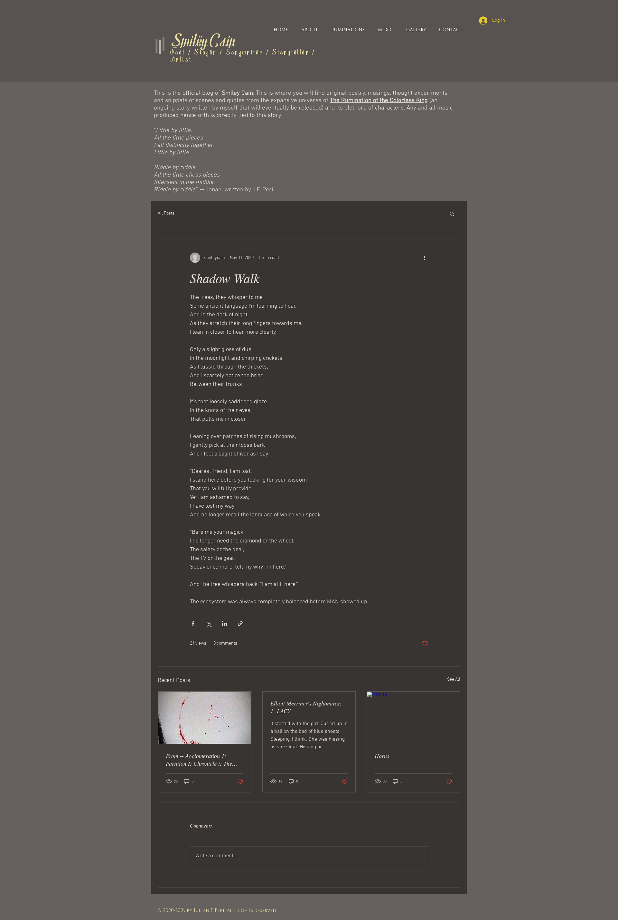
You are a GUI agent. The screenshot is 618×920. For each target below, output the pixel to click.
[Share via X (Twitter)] (209, 623)
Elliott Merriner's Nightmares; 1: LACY (306, 707)
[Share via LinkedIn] (224, 623)
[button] (452, 213)
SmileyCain (202, 42)
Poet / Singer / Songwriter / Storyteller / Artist (243, 56)
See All (453, 679)
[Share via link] (240, 623)
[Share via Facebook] (193, 623)
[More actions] (424, 258)
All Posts (166, 213)
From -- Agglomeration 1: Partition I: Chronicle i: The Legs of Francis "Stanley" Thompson (199, 759)
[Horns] (413, 718)
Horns (382, 756)
